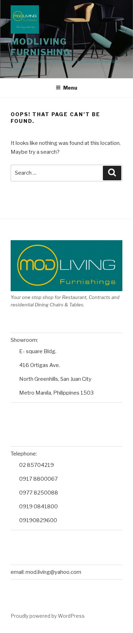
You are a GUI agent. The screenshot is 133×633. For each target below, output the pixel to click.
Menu (70, 88)
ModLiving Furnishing (41, 46)
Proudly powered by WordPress (48, 616)
